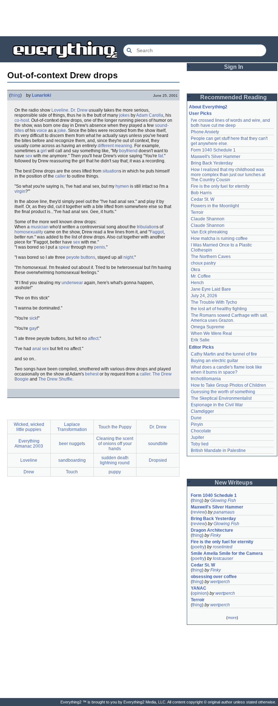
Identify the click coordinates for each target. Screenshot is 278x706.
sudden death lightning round (115, 460)
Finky (215, 535)
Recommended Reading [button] (233, 97)
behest (91, 374)
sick (33, 318)
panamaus (224, 512)
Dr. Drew (79, 110)
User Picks (200, 113)
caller (60, 176)
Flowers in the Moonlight (215, 205)
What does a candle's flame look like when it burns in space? (227, 370)
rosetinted (222, 546)
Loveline (59, 110)
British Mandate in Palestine (218, 450)
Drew (29, 471)
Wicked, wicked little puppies (29, 427)
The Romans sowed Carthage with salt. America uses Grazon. (230, 318)
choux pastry (203, 263)
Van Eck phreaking (209, 231)
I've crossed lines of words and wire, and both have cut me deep (231, 123)
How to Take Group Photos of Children (228, 385)
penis (99, 247)
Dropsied (158, 460)
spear (64, 247)
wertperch (220, 581)
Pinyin (197, 424)
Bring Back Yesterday (212, 163)
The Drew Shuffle (55, 379)
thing (15, 95)
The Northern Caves (211, 256)
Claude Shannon (207, 218)
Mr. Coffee (201, 276)
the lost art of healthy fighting (219, 308)
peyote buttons (80, 257)
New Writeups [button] (234, 482)
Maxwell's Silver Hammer (215, 156)
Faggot (157, 231)
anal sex (40, 348)
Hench (197, 282)
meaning (123, 145)
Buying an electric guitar (214, 360)
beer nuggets (72, 443)
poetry (198, 546)
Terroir (197, 212)
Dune (196, 417)
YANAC (198, 588)
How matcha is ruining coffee (219, 238)
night (128, 257)
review (198, 512)
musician (40, 226)
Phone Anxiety (205, 131)
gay (33, 328)
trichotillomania (206, 378)
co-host (21, 120)
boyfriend (128, 150)
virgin (19, 191)
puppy (115, 471)
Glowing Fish (223, 500)
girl (44, 150)
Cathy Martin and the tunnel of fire (224, 354)
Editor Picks (201, 347)
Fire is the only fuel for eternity (220, 186)
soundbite (158, 443)
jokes (124, 115)
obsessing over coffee (214, 576)
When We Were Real (211, 333)
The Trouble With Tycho (214, 302)
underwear (72, 282)
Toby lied (199, 444)
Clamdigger (202, 411)
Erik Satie (200, 339)
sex (28, 155)
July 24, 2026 (204, 295)
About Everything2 (208, 106)
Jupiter (197, 437)
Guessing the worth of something (223, 391)
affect (93, 338)
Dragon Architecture (212, 530)
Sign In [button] (233, 67)
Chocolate (201, 430)
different (106, 145)
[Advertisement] (139, 18)
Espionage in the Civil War (217, 404)
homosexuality (28, 231)
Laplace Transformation (72, 427)
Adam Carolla (149, 115)
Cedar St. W (202, 199)
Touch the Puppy (114, 426)
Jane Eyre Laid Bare (211, 289)
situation (110, 171)
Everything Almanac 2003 (28, 444)
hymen (122, 186)
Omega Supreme (207, 326)
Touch (72, 471)
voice (42, 130)
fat (160, 155)
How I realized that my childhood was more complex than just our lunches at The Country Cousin (228, 174)
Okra (195, 269)
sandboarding (72, 460)
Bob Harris (201, 192)
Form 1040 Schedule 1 (213, 150)
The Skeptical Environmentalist (221, 398)
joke (62, 130)
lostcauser (223, 558)
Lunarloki (41, 95)
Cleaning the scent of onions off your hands (114, 443)
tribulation (146, 226)
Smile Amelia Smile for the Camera (227, 553)
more (232, 617)
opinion (199, 593)
